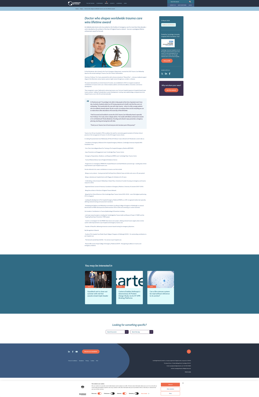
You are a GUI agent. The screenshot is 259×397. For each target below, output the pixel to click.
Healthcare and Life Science (168, 24)
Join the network (182, 5)
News (106, 3)
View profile (167, 61)
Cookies (92, 360)
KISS (190, 372)
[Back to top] (189, 352)
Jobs (125, 3)
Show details (144, 393)
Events (112, 3)
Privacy (87, 360)
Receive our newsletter (90, 351)
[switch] (113, 393)
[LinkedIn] (166, 73)
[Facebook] (169, 73)
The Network (90, 3)
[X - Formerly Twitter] (162, 73)
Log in (190, 5)
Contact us (173, 5)
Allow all (170, 384)
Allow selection (170, 389)
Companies (99, 3)
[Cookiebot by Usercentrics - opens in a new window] (83, 394)
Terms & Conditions (72, 360)
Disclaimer (81, 360)
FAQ (97, 360)
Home (77, 8)
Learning (119, 3)
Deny (170, 393)
